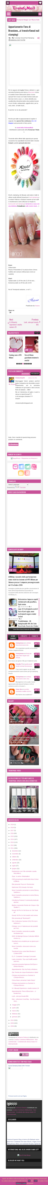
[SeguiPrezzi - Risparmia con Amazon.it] (24, 458)
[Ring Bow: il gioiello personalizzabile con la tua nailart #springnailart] (24, 714)
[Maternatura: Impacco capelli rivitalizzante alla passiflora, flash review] (13, 603)
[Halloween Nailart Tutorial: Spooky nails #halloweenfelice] (24, 755)
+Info (35, 1181)
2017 (12, 830)
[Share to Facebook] (21, 338)
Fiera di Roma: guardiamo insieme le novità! (22, 357)
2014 (12, 839)
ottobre (14, 857)
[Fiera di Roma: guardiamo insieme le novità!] (22, 344)
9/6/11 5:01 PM (32, 378)
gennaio (15, 1017)
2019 (12, 824)
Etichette (35, 636)
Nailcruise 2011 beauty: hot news (22, 887)
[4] (23, 363)
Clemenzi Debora (22, 1037)
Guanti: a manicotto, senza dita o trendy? (37, 356)
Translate (23, 487)
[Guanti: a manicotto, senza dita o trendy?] (37, 344)
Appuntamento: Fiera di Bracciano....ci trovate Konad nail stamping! (23, 30)
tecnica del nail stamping (16, 204)
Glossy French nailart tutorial (20, 740)
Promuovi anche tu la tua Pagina (17, 1096)
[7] (29, 363)
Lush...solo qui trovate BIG (20, 996)
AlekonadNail (28, 127)
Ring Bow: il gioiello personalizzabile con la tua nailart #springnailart (23, 718)
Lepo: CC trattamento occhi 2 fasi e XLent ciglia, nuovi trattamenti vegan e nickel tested (28, 613)
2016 (12, 833)
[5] (25, 363)
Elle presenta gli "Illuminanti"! (21, 918)
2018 (12, 827)
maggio (14, 1005)
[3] (21, 363)
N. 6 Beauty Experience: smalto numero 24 (25, 988)
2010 (12, 1020)
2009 (12, 1023)
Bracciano (31, 92)
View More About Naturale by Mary (24, 629)
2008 (12, 1026)
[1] (17, 363)
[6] (27, 363)
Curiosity (17, 38)
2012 (12, 845)
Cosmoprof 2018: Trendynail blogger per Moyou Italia (17, 20)
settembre (15, 860)
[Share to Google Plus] (11, 338)
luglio (14, 866)
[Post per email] (9, 312)
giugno (14, 868)
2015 (12, 836)
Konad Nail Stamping (27, 38)
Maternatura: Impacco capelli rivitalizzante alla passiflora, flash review (28, 602)
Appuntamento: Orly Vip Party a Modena (24, 969)
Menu (8, 3)
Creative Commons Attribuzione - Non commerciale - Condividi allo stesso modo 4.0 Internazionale (23, 1042)
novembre (15, 854)
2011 (12, 848)
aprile (14, 1008)
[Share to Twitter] (8, 338)
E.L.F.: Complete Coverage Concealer (24, 956)
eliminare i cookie (21, 1183)
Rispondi (14, 384)
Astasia (37, 306)
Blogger (25, 374)
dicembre (15, 851)
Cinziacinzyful (20, 378)
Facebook (35, 374)
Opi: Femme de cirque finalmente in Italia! (25, 972)
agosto (14, 863)
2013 (12, 842)
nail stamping (34, 197)
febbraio (15, 1014)
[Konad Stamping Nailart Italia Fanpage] (15, 1068)
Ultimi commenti (13, 637)
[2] (19, 363)
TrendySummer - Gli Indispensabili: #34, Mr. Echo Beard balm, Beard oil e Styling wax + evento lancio (28, 625)
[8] (31, 363)
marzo (14, 1011)
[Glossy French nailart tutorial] (24, 735)
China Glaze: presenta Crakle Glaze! (23, 980)
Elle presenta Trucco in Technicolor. (23, 884)
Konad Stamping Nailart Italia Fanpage (19, 1065)
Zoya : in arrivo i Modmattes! (21, 876)
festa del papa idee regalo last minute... (23, 655)
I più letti (24, 636)
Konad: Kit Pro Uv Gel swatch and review (25, 915)
